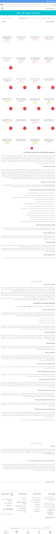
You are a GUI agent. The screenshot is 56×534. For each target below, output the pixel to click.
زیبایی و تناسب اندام (35, 500)
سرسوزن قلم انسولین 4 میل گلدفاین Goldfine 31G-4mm (49, 140)
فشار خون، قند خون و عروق (40, 18)
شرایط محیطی (37, 511)
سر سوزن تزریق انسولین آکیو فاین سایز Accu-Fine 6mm (35, 100)
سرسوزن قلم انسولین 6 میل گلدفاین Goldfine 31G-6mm (7, 38)
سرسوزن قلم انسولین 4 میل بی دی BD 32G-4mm (7, 120)
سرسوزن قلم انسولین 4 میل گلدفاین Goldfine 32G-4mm (35, 140)
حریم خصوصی (9, 505)
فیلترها (3, 21)
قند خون (31, 18)
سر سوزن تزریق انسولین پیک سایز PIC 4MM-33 (49, 120)
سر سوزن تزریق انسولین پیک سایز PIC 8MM (21, 37)
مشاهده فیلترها (49, 21)
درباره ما (24, 500)
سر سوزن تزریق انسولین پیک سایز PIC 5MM (35, 120)
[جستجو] (2, 514)
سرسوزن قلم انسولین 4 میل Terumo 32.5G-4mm (21, 120)
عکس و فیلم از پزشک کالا (20, 506)
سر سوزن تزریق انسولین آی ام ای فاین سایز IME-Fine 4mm (21, 100)
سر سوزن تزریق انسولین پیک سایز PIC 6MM (35, 37)
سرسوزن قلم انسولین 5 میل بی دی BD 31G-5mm (21, 139)
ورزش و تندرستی (36, 509)
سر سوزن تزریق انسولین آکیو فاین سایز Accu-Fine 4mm (49, 100)
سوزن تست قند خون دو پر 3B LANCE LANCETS (49, 79)
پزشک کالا (49, 454)
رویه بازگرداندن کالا (8, 503)
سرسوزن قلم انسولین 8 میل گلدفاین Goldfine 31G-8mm (49, 59)
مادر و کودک (37, 506)
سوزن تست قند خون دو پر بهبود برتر (35, 79)
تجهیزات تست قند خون (26, 306)
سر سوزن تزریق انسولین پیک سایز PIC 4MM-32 (7, 99)
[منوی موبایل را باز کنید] (54, 4)
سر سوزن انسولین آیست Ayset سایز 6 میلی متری (49, 37)
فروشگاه (49, 18)
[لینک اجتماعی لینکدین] (51, 1)
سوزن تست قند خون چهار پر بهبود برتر (7, 58)
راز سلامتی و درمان (36, 498)
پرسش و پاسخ (23, 508)
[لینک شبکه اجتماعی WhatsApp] (49, 1)
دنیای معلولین (37, 502)
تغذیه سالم (37, 504)
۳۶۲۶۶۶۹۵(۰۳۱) (50, 512)
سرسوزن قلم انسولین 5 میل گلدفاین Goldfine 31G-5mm (7, 140)
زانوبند (27, 452)
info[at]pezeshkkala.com (50, 517)
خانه (53, 18)
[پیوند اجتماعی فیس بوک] (54, 1)
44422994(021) (50, 511)
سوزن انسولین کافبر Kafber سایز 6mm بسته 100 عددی (21, 59)
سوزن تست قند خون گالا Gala (21, 79)
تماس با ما (24, 498)
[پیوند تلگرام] (48, 1)
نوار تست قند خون (50, 185)
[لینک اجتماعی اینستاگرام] (53, 1)
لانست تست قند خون (40, 420)
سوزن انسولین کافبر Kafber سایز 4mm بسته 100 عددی (35, 59)
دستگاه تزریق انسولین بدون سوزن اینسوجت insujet (7, 80)
